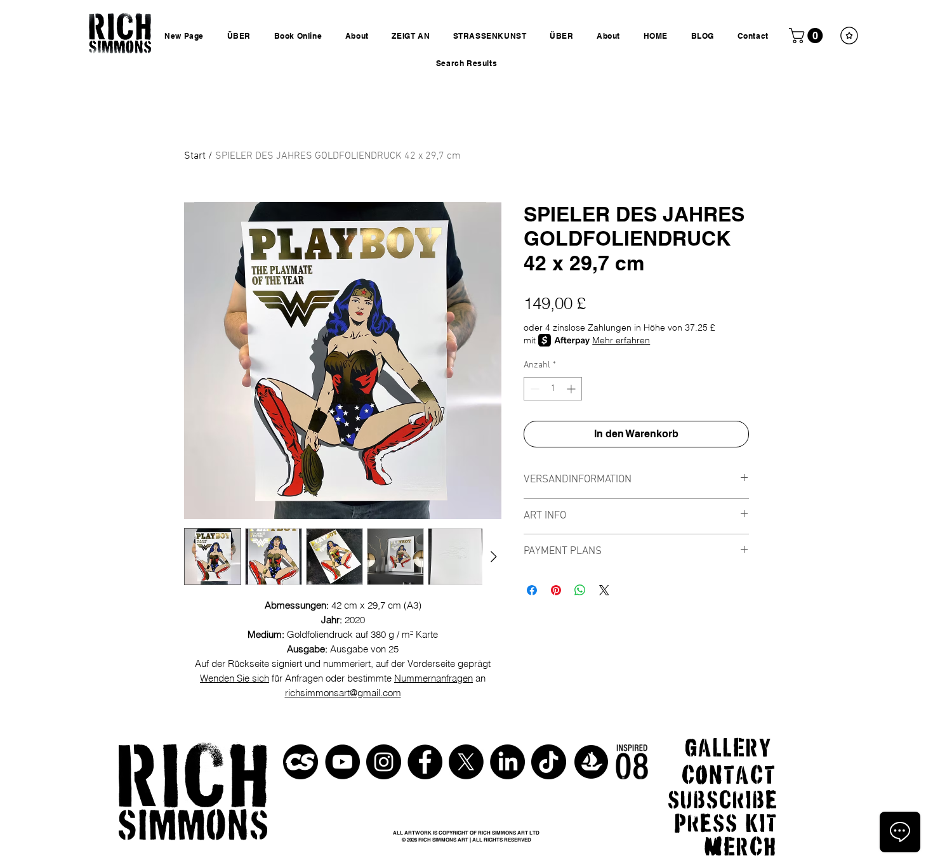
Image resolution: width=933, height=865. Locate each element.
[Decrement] (533, 389)
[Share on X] (604, 590)
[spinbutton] (552, 389)
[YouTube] (342, 761)
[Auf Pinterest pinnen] (556, 590)
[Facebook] (424, 761)
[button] (807, 35)
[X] (466, 761)
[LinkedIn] (507, 761)
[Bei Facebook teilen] (531, 590)
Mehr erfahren (621, 340)
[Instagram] (383, 761)
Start (195, 156)
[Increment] (572, 389)
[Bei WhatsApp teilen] (580, 590)
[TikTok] (548, 761)
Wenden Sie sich (234, 678)
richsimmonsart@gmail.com (343, 693)
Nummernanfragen (433, 678)
